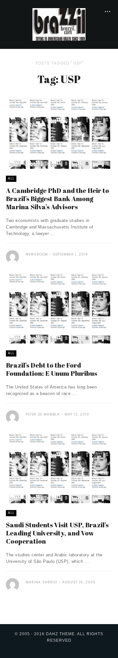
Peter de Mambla (43, 414)
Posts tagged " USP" (59, 63)
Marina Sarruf (41, 582)
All (11, 178)
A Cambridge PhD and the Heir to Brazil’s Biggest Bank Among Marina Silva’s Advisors (57, 198)
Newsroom (37, 254)
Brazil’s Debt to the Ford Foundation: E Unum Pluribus (51, 369)
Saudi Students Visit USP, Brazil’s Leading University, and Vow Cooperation (57, 533)
